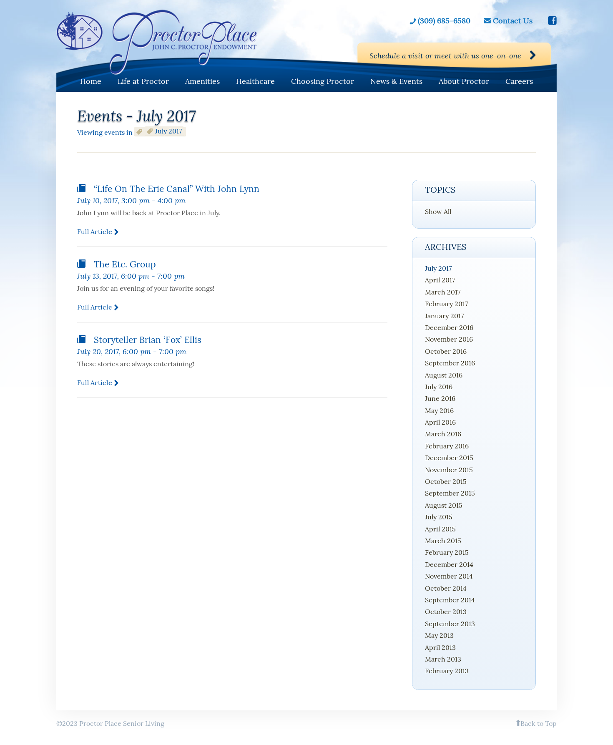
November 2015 (449, 470)
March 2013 (443, 659)
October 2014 (446, 588)
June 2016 (440, 398)
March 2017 (442, 292)
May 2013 (439, 635)
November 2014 (449, 576)
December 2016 (449, 327)
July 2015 (438, 517)
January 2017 (444, 316)
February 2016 (447, 446)
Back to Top (538, 723)
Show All (438, 211)
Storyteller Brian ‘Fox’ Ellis (147, 339)
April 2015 (440, 529)
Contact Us (513, 20)
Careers (519, 81)
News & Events (396, 81)
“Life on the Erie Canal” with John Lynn (176, 188)
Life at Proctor (143, 81)
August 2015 (443, 505)
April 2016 (440, 422)
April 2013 (440, 647)
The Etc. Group (125, 264)
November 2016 (449, 339)
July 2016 (438, 387)
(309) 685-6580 (444, 20)
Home (90, 81)
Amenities (202, 81)
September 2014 (450, 600)
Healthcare (255, 81)
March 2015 (443, 540)
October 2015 (446, 481)
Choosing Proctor (322, 81)
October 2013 (446, 611)
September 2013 (450, 623)
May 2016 (439, 410)
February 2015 (447, 552)
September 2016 (450, 363)
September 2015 (450, 493)
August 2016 (443, 375)
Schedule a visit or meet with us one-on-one (445, 55)
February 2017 (446, 304)
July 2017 (438, 268)
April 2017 (440, 280)
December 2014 (449, 564)
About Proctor (464, 81)
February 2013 (447, 671)
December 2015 (449, 457)
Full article (94, 231)
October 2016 (446, 351)
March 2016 (443, 434)
